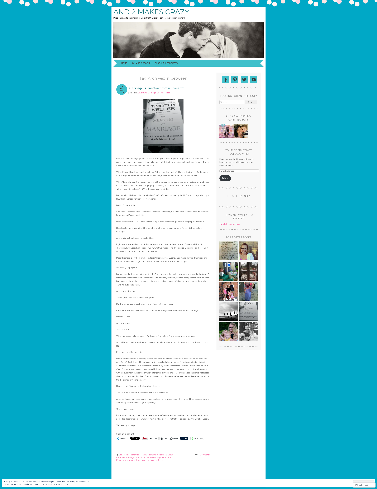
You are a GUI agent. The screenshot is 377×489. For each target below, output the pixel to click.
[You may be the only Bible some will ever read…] (228, 292)
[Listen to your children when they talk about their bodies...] (248, 332)
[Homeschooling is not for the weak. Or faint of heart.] (228, 251)
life (123, 457)
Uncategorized (163, 93)
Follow (225, 178)
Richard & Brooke (141, 63)
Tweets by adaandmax (229, 224)
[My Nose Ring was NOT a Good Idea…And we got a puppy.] (248, 251)
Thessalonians (142, 460)
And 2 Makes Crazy (151, 12)
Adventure (142, 93)
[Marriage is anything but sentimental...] (248, 312)
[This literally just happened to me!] (248, 271)
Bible (121, 455)
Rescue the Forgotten (166, 63)
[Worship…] (248, 292)
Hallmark (152, 455)
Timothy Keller (156, 460)
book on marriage (132, 455)
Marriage (152, 93)
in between (162, 455)
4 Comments (204, 455)
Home (124, 63)
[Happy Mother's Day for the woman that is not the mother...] (228, 312)
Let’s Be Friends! (238, 196)
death (144, 455)
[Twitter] (244, 79)
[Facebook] (225, 79)
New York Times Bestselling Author (150, 457)
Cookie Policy (62, 484)
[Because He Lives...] (228, 271)
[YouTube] (253, 79)
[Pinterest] (234, 79)
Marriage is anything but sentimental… (158, 88)
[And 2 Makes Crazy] (188, 58)
